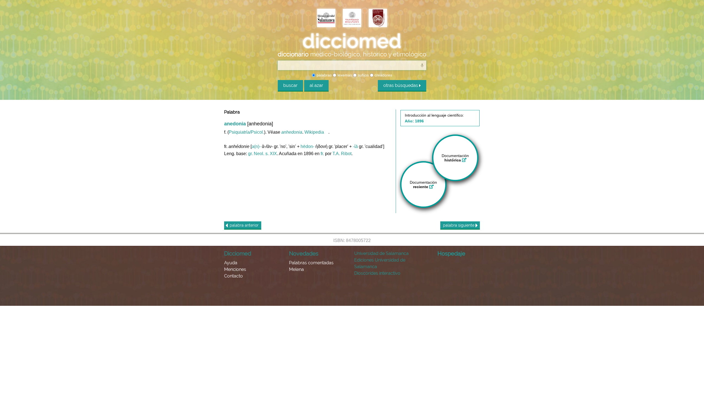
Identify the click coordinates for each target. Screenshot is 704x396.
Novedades (303, 253)
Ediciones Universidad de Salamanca (379, 263)
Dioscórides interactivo (377, 273)
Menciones (235, 269)
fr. (322, 153)
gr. (250, 153)
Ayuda (230, 262)
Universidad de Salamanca (381, 253)
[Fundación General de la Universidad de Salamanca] (377, 18)
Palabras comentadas (311, 262)
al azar (316, 85)
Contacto (233, 276)
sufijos (363, 75)
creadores (382, 75)
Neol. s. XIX (265, 153)
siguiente (459, 225)
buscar (290, 85)
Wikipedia (314, 132)
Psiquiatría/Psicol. (246, 132)
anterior (244, 225)
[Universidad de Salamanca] (352, 18)
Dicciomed (237, 253)
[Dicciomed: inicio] (352, 41)
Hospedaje (451, 253)
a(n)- (256, 146)
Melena (296, 269)
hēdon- (307, 146)
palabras (323, 75)
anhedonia (291, 132)
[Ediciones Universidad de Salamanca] (326, 18)
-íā (355, 146)
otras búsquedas (401, 85)
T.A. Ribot (341, 153)
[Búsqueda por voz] (422, 65)
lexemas (344, 75)
